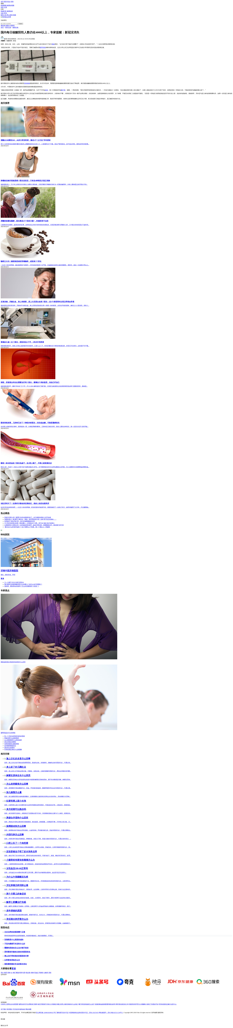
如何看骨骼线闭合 (10, 745)
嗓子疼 (63, 90)
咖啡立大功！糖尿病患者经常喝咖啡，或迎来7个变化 (21, 261)
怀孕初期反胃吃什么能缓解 (13, 749)
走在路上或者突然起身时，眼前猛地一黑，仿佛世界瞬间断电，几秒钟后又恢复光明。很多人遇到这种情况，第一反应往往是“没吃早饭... (44, 426)
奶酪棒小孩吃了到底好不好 (150, 1004)
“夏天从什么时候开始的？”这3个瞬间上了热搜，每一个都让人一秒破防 (27, 527)
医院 (5, 1)
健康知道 (10, 11)
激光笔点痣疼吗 (9, 747)
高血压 (36, 972)
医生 (8, 1)
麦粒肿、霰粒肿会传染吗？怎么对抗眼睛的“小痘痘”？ (21, 586)
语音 (2, 7)
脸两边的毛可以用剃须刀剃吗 (28, 1004)
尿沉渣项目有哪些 (10, 742)
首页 (2, 1)
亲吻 (8, 972)
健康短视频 (10, 5)
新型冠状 (43, 47)
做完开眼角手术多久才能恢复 (47, 1004)
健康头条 (15, 27)
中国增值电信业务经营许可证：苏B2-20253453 (84, 1012)
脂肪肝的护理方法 (135, 1004)
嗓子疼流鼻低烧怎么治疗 (87, 1004)
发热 (46, 90)
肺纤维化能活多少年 (122, 1004)
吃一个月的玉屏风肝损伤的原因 (14, 736)
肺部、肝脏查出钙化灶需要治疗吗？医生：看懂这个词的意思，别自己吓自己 (30, 382)
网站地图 (28, 1009)
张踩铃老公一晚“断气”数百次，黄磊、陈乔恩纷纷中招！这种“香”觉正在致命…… (30, 519)
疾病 (12, 1)
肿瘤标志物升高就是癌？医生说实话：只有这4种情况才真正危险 (25, 181)
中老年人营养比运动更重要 (9, 1004)
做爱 (5, 972)
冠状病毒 (27, 83)
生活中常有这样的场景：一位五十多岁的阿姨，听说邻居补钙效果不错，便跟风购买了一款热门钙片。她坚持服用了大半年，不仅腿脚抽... (45, 507)
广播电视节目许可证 (61, 1012)
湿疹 (49, 972)
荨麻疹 (41, 972)
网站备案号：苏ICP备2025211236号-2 (111, 1012)
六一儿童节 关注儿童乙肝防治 (14, 582)
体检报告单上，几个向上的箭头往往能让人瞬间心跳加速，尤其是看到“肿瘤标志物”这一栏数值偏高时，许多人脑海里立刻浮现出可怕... (44, 184)
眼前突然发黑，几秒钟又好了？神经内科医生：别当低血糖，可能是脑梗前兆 (30, 423)
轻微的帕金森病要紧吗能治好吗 (105, 1004)
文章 (5, 7)
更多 (2, 578)
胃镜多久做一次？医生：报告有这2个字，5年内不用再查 (22, 342)
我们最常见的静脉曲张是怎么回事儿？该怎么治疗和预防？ (23, 584)
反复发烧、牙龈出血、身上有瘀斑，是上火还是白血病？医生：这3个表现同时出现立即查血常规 (37, 302)
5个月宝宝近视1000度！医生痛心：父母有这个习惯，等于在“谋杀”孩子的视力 (29, 523)
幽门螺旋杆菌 (17, 972)
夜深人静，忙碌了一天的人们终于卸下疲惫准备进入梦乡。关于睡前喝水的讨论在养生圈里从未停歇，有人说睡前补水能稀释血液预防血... (45, 467)
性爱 (23, 972)
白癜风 (46, 972)
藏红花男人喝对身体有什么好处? (67, 1004)
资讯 (5, 13)
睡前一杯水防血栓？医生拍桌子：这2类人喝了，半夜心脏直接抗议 (26, 463)
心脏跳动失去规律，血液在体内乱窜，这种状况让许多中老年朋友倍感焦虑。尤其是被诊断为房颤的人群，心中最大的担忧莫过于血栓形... (45, 224)
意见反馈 (16, 1009)
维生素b (28, 972)
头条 (2, 13)
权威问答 (4, 11)
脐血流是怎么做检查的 (11, 738)
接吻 (32, 972)
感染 (53, 44)
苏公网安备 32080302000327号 (45, 1012)
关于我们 (4, 1009)
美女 (2, 972)
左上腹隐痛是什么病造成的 (13, 740)
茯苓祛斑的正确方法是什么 (167, 1004)
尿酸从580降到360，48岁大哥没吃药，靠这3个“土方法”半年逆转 (26, 140)
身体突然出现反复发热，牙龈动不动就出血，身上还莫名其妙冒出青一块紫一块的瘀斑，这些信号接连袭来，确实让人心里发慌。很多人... (45, 305)
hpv (12, 972)
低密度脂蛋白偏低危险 (11, 744)
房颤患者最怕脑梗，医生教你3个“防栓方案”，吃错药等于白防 (24, 221)
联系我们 (10, 1009)
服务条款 (22, 1009)
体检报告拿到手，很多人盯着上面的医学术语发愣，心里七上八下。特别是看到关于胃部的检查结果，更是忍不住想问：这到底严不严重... (45, 346)
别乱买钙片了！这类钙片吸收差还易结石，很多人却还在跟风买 (25, 503)
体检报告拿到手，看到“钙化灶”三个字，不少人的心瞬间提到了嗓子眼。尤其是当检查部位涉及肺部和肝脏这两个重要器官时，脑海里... (44, 386)
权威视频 (4, 5)
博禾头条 (8, 27)
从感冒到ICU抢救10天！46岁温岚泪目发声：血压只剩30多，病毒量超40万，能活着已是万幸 (34, 525)
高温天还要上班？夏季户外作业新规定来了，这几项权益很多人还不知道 (27, 517)
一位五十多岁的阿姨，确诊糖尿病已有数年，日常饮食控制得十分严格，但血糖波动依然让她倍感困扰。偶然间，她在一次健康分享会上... (45, 265)
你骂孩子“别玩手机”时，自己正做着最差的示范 (19, 521)
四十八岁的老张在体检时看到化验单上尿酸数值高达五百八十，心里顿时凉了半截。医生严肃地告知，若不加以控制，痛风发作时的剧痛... (45, 144)
